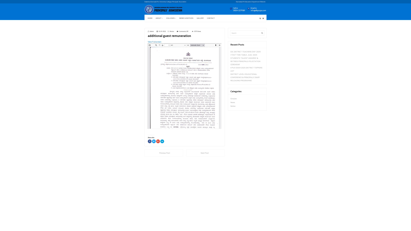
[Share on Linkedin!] (162, 141)
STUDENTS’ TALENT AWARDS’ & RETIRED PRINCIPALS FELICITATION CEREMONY (245, 61)
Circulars (233, 99)
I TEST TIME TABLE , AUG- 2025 (243, 55)
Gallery (200, 18)
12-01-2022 (162, 31)
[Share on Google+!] (158, 141)
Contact (211, 18)
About (159, 18)
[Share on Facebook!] (150, 141)
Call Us (235, 8)
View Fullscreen (154, 42)
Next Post (205, 153)
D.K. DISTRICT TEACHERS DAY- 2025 (245, 52)
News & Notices (186, 18)
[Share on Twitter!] (154, 141)
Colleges (170, 18)
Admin (152, 31)
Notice (172, 31)
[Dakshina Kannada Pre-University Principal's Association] (163, 10)
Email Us (254, 8)
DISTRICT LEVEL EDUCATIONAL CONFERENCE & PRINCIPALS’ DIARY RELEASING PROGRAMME (245, 77)
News (232, 102)
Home (150, 18)
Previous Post (164, 153)
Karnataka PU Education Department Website (250, 2)
